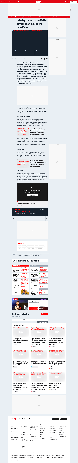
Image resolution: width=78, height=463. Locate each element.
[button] (55, 419)
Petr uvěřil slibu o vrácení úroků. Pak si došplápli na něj (16, 292)
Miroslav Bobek (20, 255)
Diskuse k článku (20, 314)
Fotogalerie (17, 209)
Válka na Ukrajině (30, 246)
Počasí (36, 246)
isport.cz (41, 283)
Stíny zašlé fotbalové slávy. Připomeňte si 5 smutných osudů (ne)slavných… (34, 275)
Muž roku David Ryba (34, 302)
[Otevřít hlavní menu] (2, 2)
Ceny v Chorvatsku (39, 248)
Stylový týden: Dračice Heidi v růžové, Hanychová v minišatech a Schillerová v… (34, 293)
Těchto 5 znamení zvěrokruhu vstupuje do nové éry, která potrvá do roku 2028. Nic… (34, 287)
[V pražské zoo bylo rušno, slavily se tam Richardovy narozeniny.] (27, 30)
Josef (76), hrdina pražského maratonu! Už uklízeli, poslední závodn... (16, 270)
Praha (23, 254)
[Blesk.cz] (38, 2)
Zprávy (20, 246)
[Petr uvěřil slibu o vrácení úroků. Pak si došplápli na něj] (25, 292)
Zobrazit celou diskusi (42, 322)
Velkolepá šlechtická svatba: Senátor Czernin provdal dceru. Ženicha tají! (34, 269)
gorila (41, 254)
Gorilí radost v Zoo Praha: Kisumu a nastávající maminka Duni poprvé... (16, 275)
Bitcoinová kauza (31, 248)
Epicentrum (42, 246)
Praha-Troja (37, 255)
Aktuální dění (21, 243)
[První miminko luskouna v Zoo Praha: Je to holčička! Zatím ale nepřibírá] (25, 281)
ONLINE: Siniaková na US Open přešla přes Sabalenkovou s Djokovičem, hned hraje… (34, 281)
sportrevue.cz (42, 277)
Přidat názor (44, 314)
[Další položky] (68, 17)
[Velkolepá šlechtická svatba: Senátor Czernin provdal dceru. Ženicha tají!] (43, 269)
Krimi (19, 248)
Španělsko (27, 254)
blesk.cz (41, 271)
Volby (24, 246)
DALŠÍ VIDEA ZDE (43, 299)
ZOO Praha (33, 254)
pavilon (37, 254)
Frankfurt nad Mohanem (29, 255)
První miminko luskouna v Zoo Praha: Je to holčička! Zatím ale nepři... (16, 281)
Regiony (24, 248)
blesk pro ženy (42, 294)
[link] (17, 419)
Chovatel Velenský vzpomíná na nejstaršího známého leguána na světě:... (16, 286)
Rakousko (19, 254)
